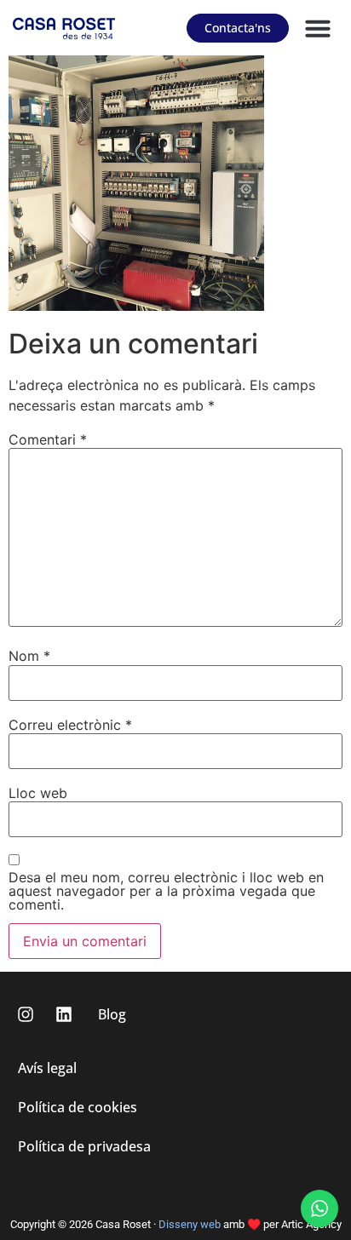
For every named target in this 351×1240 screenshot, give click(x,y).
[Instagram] (26, 1014)
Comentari (48, 439)
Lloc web (38, 793)
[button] (317, 28)
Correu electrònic (70, 725)
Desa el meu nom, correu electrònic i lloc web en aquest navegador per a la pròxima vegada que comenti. (166, 890)
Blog (112, 1014)
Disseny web (189, 1224)
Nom (29, 656)
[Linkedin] (64, 1014)
